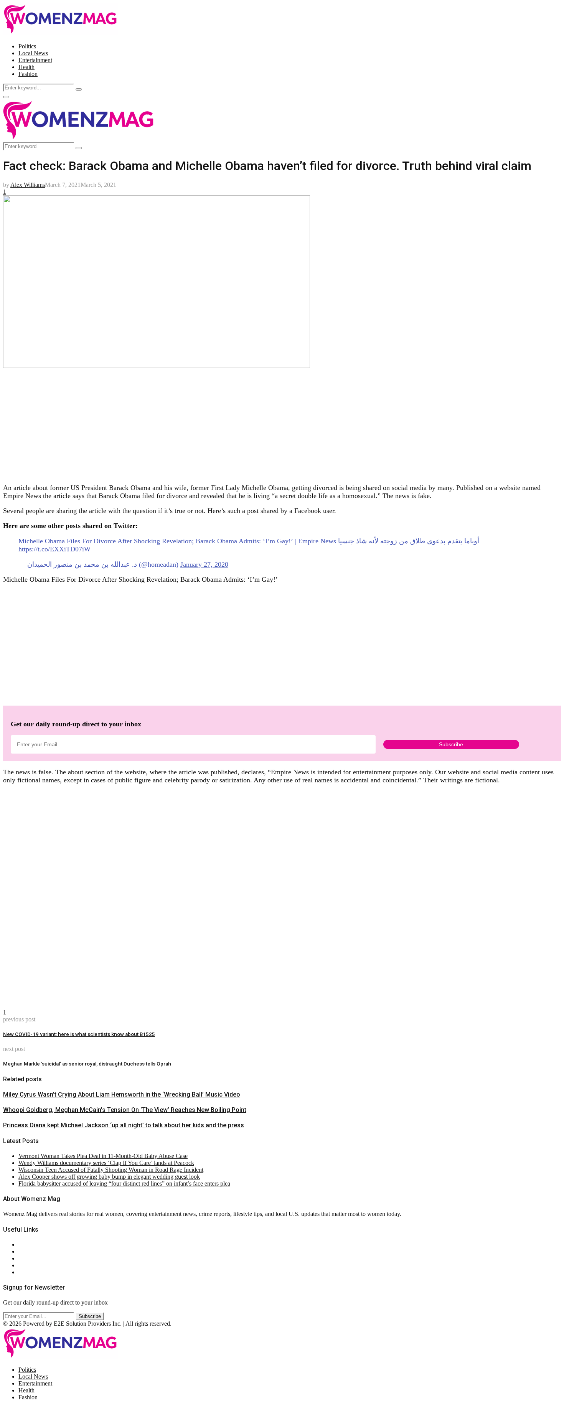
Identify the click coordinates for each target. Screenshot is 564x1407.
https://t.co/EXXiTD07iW (54, 549)
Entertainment (35, 60)
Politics (27, 46)
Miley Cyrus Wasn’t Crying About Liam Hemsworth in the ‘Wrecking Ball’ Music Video (121, 1094)
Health (26, 67)
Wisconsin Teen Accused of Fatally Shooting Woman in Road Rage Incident (110, 1169)
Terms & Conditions (43, 1265)
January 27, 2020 (204, 564)
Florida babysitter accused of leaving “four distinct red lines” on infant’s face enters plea (124, 1183)
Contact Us (32, 1251)
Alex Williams (27, 184)
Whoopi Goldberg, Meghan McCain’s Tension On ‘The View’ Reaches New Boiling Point (124, 1109)
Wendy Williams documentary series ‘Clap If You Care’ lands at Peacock (106, 1163)
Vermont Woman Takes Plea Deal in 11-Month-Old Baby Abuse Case (103, 1156)
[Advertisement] (233, 423)
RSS (24, 1272)
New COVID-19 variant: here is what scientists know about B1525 (79, 1034)
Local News (33, 53)
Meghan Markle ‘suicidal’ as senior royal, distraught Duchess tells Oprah (87, 1064)
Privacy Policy (36, 1258)
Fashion (28, 74)
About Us (30, 1244)
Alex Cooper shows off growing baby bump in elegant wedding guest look (109, 1176)
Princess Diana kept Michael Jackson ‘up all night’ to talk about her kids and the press (123, 1125)
